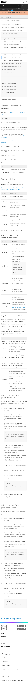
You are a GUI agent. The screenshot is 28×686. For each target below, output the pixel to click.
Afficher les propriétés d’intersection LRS (12, 54)
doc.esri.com (9, 14)
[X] (21, 626)
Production (7, 20)
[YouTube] (24, 629)
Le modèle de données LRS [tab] (9, 36)
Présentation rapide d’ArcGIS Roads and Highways (13, 27)
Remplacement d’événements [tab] (10, 86)
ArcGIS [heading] (2, 633)
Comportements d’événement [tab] (10, 89)
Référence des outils (18, 9)
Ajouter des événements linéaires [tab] (11, 80)
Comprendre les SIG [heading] (5, 639)
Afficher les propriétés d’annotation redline (12, 60)
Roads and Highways (15, 20)
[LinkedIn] (24, 626)
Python (23, 9)
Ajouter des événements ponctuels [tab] (11, 78)
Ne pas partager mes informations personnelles (12, 680)
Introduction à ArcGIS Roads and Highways (11, 24)
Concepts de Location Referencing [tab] (11, 33)
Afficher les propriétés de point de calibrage (13, 41)
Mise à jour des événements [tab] (9, 83)
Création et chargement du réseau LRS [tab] (12, 63)
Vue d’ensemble (6, 5)
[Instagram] (21, 629)
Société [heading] (3, 643)
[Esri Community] (18, 629)
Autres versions (13, 112)
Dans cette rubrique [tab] (6, 118)
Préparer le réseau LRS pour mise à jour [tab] (12, 66)
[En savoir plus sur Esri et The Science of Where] (4, 628)
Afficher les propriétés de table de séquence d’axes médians (14, 48)
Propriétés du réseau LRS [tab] (9, 39)
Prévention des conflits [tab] (8, 92)
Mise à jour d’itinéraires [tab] (8, 72)
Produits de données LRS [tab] (9, 95)
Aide (12, 9)
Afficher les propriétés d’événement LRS (12, 52)
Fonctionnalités (16, 5)
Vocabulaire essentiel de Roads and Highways (12, 30)
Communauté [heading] (4, 636)
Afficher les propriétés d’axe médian (11, 44)
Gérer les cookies (6, 676)
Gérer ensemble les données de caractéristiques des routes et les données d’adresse (13, 98)
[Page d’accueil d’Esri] (4, 2)
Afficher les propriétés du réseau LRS (11, 57)
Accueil (3, 9)
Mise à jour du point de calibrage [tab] (11, 75)
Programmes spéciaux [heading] (6, 646)
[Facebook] (18, 626)
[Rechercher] (23, 2)
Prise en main (8, 9)
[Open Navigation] (26, 2)
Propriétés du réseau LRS (8, 22)
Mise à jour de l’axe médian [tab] (9, 69)
